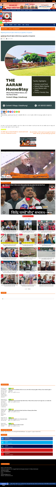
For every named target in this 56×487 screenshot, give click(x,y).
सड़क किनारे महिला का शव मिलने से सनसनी (16, 424)
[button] (28, 165)
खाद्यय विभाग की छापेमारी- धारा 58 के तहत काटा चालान (18, 419)
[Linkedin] (8, 112)
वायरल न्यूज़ (27, 24)
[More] (19, 112)
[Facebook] (2, 112)
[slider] (27, 179)
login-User (30, 10)
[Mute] (52, 179)
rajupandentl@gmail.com (6, 474)
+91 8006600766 (7, 471)
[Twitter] (50, 10)
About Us (22, 10)
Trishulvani (18, 392)
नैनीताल (12, 388)
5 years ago (12, 392)
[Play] (2, 179)
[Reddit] (6, 112)
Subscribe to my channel (28, 216)
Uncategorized (3, 129)
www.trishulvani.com (9, 475)
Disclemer (18, 10)
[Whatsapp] (17, 112)
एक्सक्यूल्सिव (10, 24)
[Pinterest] (10, 112)
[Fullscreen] (53, 179)
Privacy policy (14, 10)
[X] (4, 112)
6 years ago (12, 411)
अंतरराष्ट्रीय (6, 24)
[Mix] (15, 112)
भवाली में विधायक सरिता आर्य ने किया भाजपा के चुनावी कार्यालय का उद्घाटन (20, 1)
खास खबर (15, 24)
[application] (28, 165)
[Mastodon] (13, 112)
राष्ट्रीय (23, 24)
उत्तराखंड (19, 24)
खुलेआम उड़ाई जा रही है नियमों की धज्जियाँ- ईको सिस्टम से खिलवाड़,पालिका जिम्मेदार (23, 410)
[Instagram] (52, 10)
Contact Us (26, 10)
